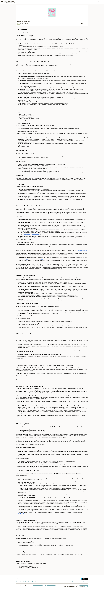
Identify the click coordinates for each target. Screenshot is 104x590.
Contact (34, 581)
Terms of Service (78, 581)
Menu (21, 581)
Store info (84, 23)
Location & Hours (27, 581)
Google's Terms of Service (50, 585)
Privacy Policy (72, 581)
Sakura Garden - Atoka (9, 1)
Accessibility (85, 581)
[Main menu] (2, 2)
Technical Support (64, 581)
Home (17, 581)
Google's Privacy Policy (38, 585)
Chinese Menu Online (84, 585)
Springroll (86, 586)
